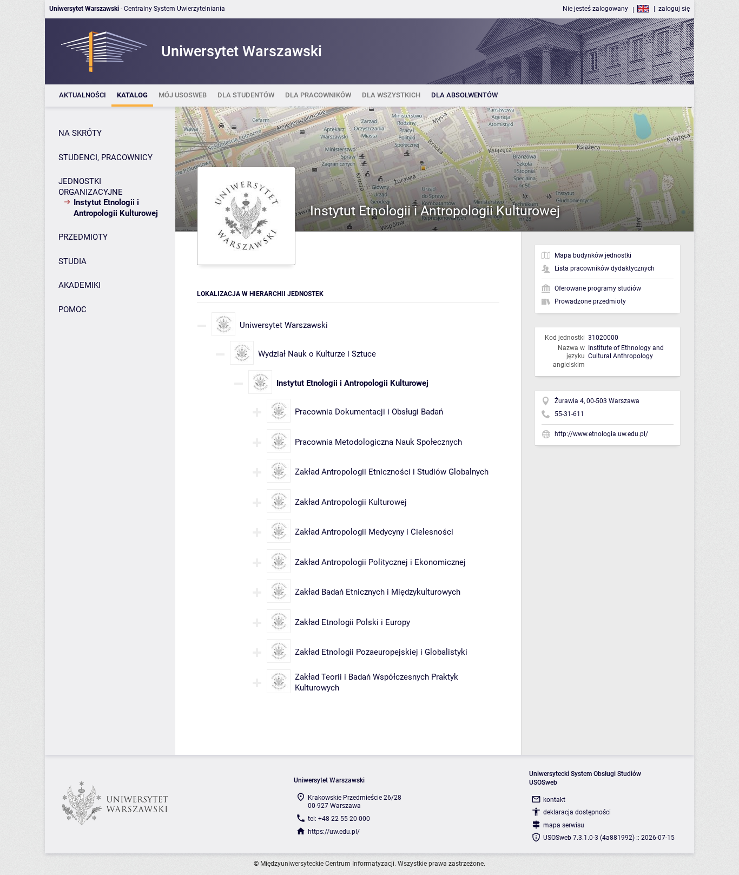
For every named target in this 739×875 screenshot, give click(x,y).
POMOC (72, 309)
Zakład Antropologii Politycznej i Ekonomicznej (380, 562)
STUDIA (72, 261)
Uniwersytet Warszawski (284, 325)
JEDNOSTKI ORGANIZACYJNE (90, 186)
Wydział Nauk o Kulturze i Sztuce (317, 354)
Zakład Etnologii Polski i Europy (352, 622)
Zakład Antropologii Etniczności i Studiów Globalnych (392, 472)
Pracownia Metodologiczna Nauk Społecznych (378, 442)
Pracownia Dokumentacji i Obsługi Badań (369, 412)
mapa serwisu (563, 825)
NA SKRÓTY (80, 133)
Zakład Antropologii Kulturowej (351, 502)
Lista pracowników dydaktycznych (605, 268)
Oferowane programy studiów (598, 288)
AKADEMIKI (79, 285)
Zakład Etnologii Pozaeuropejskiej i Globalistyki (381, 652)
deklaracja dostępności (577, 812)
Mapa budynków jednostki (593, 255)
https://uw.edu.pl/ (334, 831)
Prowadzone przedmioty (590, 301)
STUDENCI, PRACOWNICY (105, 157)
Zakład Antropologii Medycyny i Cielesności (374, 532)
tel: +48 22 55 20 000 (339, 819)
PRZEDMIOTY (83, 237)
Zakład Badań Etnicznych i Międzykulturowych (377, 592)
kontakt (554, 800)
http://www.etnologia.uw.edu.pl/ (601, 434)
